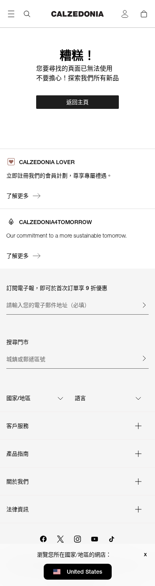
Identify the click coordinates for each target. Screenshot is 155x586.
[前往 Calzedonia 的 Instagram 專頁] (77, 538)
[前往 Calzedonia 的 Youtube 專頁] (94, 538)
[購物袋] (144, 14)
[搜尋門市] (144, 358)
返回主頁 (77, 102)
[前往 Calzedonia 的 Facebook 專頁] (43, 538)
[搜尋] (27, 14)
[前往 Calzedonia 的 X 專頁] (60, 538)
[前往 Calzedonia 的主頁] (77, 14)
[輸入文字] (144, 305)
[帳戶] (125, 14)
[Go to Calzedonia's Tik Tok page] (111, 538)
